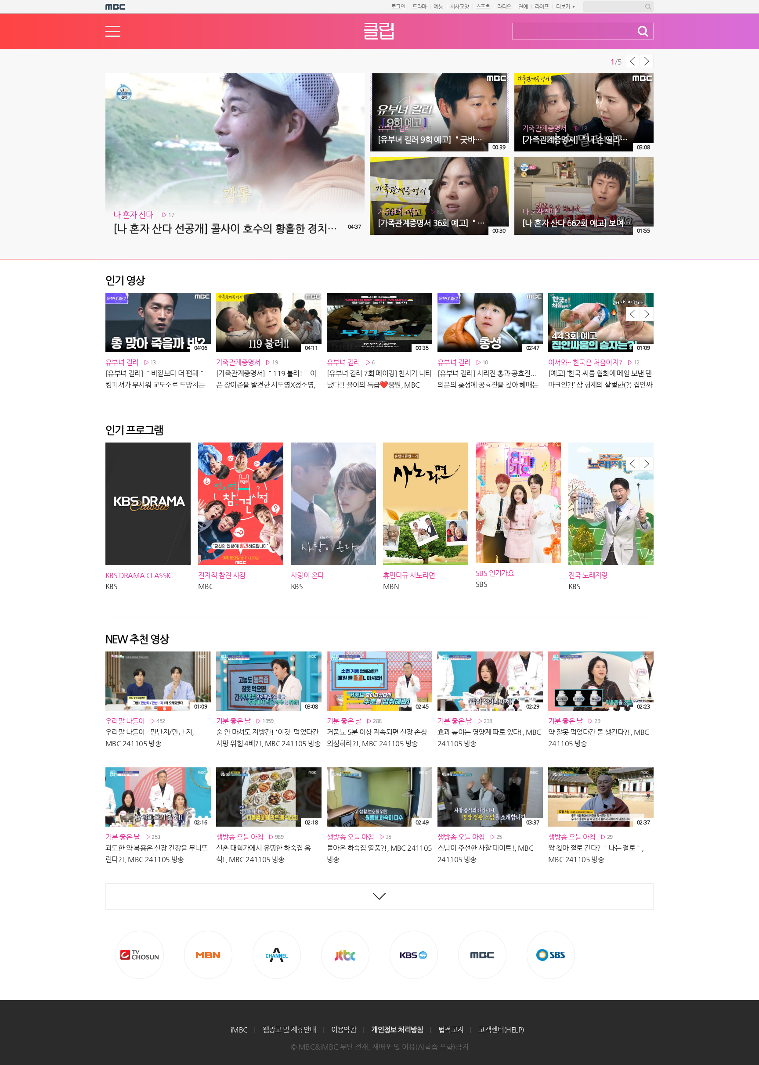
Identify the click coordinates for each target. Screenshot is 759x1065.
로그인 (398, 7)
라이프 (542, 7)
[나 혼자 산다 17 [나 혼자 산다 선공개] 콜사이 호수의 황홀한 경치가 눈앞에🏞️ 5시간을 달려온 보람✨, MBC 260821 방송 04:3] (235, 76)
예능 (438, 7)
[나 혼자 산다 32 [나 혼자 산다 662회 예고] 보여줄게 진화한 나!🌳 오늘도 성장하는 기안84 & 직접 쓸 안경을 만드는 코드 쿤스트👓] (584, 160)
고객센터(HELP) (501, 1029)
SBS (551, 955)
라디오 (504, 7)
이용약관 (344, 1029)
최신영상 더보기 (379, 896)
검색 (643, 31)
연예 (523, 7)
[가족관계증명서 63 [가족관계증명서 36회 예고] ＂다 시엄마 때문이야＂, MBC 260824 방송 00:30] (439, 160)
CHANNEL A (277, 955)
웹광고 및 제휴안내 (289, 1029)
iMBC (239, 1029)
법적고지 (451, 1029)
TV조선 (140, 955)
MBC (482, 955)
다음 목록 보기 (647, 61)
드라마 (419, 7)
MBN (208, 955)
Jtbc (345, 955)
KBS (414, 955)
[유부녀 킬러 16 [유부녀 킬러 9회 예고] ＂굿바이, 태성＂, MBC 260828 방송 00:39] (439, 76)
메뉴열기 (112, 31)
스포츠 (483, 7)
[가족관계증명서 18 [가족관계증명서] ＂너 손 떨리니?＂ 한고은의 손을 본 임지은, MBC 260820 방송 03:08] (584, 76)
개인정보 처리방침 (397, 1029)
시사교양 (459, 7)
